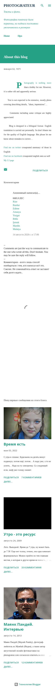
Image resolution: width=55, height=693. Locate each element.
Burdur (16, 205)
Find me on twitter (12, 147)
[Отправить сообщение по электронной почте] (5, 170)
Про (20, 36)
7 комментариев (31, 477)
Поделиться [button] (40, 170)
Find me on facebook (13, 156)
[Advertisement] (27, 370)
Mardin (16, 225)
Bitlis (15, 219)
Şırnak (16, 222)
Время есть (14, 444)
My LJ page (9, 160)
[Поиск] (42, 5)
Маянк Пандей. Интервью (18, 627)
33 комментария (31, 567)
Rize (15, 201)
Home (7, 36)
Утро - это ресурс (20, 534)
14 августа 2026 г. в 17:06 (26, 234)
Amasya (17, 212)
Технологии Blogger (29, 684)
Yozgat (16, 215)
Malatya (17, 229)
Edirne (16, 208)
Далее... (8, 481)
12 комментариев (32, 662)
